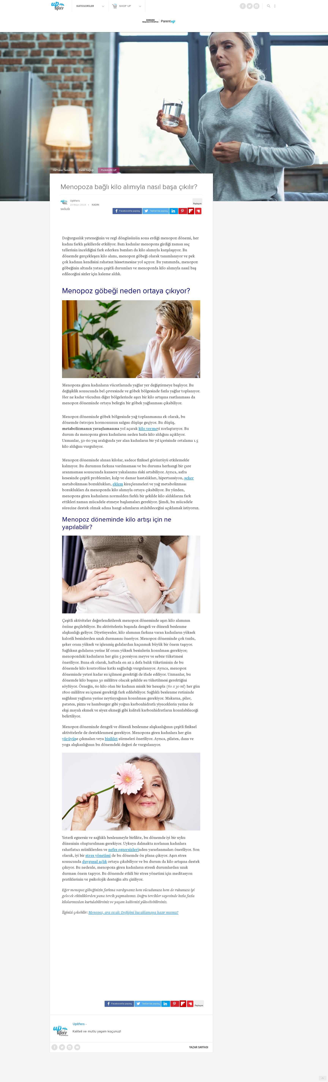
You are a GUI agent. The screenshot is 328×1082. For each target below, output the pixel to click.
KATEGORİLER (85, 6)
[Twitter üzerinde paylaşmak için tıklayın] (155, 211)
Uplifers (75, 200)
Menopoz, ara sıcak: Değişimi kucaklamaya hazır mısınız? (133, 913)
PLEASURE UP (109, 170)
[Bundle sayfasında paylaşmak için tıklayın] (198, 211)
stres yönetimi (98, 856)
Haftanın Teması (62, 170)
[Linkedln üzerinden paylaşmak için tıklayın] (173, 211)
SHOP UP (125, 6)
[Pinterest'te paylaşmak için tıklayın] (182, 211)
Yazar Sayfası (198, 1047)
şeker (189, 478)
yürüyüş (69, 739)
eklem (118, 484)
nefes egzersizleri (123, 850)
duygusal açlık (94, 862)
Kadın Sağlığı (86, 170)
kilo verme (148, 429)
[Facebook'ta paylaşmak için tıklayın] (127, 211)
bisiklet (111, 739)
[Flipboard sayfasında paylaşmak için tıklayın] (191, 211)
